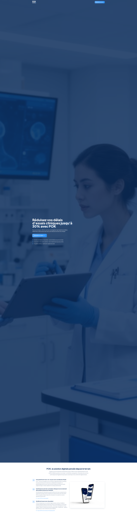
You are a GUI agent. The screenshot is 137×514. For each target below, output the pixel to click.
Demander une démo (100, 2)
